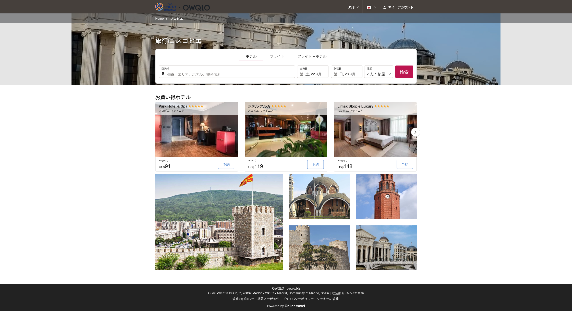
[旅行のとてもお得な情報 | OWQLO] (182, 6)
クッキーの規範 (328, 298)
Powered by (286, 306)
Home (159, 18)
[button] (353, 6)
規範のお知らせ (243, 298)
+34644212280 (354, 293)
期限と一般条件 (268, 298)
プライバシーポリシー (298, 298)
